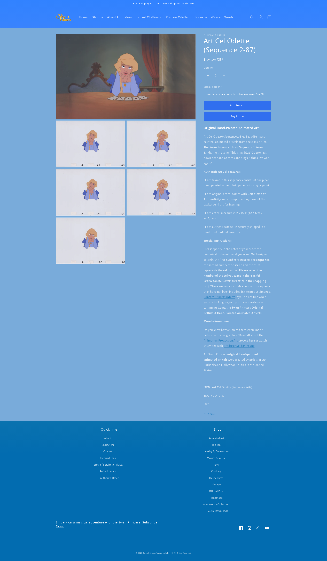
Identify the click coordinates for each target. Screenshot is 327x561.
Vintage (216, 484)
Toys (216, 464)
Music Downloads (217, 511)
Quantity (208, 68)
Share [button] (211, 414)
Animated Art (216, 438)
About (107, 438)
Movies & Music (216, 458)
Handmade (216, 497)
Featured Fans (108, 458)
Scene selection (213, 86)
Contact (107, 451)
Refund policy (108, 471)
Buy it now (237, 116)
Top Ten (216, 445)
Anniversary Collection (216, 504)
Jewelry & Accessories (216, 451)
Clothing (216, 471)
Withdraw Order (109, 478)
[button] (97, 17)
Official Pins (216, 491)
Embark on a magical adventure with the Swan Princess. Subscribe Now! (107, 524)
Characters (108, 445)
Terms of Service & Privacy (107, 464)
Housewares (216, 478)
